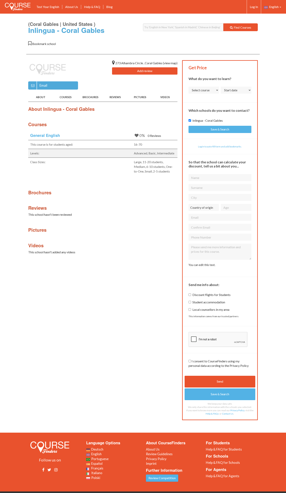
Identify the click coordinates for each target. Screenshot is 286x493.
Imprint (151, 463)
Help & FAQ (92, 7)
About (40, 97)
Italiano (96, 473)
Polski (95, 478)
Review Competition (162, 478)
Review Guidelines (159, 454)
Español (96, 463)
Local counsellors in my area (210, 309)
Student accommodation (208, 302)
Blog (109, 7)
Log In (254, 7)
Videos (165, 97)
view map (170, 63)
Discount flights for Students (211, 295)
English (273, 7)
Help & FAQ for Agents (222, 476)
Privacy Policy (237, 410)
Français (96, 468)
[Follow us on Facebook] (43, 469)
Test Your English (47, 7)
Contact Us (227, 413)
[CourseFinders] (17, 6)
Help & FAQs (212, 413)
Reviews (115, 97)
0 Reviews (154, 135)
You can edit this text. (202, 265)
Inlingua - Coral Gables (207, 120)
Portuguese (99, 459)
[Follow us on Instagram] (56, 469)
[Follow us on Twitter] (49, 469)
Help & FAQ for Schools (223, 462)
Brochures (90, 97)
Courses (66, 97)
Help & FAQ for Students (224, 449)
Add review (144, 71)
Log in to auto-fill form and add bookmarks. (220, 146)
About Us (71, 7)
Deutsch (96, 449)
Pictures (140, 97)
